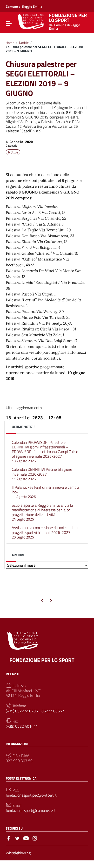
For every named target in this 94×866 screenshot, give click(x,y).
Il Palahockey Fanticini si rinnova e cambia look (45, 491)
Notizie (24, 42)
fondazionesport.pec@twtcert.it (31, 795)
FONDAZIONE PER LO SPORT (68, 20)
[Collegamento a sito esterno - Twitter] (17, 838)
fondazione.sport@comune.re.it (31, 810)
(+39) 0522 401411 (22, 726)
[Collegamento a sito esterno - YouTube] (26, 838)
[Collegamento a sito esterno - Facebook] (9, 838)
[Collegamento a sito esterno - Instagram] (35, 838)
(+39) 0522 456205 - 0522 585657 (35, 711)
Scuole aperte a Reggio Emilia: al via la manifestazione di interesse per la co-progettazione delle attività (42, 512)
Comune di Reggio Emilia (24, 6)
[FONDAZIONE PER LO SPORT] (30, 21)
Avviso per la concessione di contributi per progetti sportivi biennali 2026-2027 (45, 532)
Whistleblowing (18, 853)
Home (10, 42)
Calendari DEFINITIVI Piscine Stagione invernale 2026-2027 (42, 473)
